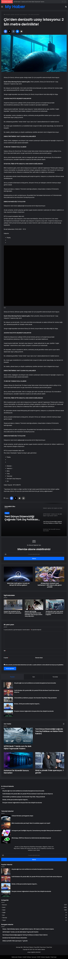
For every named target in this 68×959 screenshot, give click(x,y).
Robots (31, 947)
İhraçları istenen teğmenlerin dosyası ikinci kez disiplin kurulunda (34, 711)
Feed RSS (36, 947)
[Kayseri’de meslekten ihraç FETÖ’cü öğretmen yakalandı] (13, 604)
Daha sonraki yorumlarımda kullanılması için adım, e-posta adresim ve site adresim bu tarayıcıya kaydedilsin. (34, 664)
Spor (3, 915)
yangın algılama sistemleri (34, 952)
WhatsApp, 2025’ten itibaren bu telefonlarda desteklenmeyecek (31, 838)
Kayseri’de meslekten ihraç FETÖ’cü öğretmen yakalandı (12, 612)
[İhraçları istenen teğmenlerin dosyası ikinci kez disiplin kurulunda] (8, 713)
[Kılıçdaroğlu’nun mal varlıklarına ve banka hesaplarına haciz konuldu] (8, 685)
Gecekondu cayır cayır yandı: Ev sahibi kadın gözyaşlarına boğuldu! (54, 613)
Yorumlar (55, 677)
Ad (5, 650)
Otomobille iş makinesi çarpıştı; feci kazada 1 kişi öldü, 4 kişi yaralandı (35, 698)
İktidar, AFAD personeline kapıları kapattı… (27, 704)
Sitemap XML (19, 947)
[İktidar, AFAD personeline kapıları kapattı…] (8, 706)
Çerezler (34, 957)
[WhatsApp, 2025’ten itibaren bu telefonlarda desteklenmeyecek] (5, 840)
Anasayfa (7, 14)
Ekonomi (4, 904)
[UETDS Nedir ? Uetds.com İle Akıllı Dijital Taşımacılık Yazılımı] (18, 736)
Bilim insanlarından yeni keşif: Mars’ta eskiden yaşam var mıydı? (31, 823)
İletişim (20, 957)
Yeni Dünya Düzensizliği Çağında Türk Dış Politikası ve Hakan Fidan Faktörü (33, 1)
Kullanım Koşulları (45, 957)
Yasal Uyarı (53, 957)
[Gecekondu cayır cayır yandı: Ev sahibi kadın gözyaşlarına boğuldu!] (55, 604)
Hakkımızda (14, 957)
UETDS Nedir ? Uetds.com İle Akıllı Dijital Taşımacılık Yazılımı (17, 747)
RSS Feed (26, 947)
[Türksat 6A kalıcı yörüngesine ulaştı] (5, 818)
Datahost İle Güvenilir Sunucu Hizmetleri (18, 518)
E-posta (6, 657)
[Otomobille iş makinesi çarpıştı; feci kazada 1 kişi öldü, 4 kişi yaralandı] (8, 699)
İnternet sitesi (39, 657)
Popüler (12, 677)
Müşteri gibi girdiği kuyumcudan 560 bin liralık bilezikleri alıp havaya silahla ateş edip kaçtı (33, 614)
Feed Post (49, 947)
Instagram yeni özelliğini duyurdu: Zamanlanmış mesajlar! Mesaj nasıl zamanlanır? (37, 830)
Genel (7, 513)
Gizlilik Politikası (27, 957)
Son (34, 677)
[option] (34, 519)
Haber (3, 910)
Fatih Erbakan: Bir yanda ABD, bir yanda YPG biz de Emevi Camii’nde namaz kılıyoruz (37, 876)
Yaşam (4, 920)
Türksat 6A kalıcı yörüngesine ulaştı (22, 816)
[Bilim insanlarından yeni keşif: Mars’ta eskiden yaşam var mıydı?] (5, 825)
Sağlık (3, 912)
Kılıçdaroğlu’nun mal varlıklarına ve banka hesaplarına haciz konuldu (35, 683)
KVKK (38, 957)
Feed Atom (43, 947)
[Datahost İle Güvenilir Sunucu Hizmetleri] (18, 760)
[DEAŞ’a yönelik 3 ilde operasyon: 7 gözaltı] (49, 760)
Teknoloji (4, 917)
